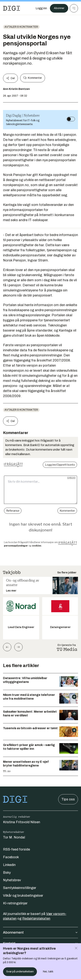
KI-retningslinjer (15, 903)
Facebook (11, 857)
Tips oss (68, 799)
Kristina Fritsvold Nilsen (21, 822)
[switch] (71, 119)
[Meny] (74, 8)
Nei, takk (48, 971)
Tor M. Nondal (14, 837)
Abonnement (13, 932)
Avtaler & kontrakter (21, 26)
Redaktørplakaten (36, 918)
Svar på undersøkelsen (20, 971)
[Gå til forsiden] (11, 8)
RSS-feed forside (16, 849)
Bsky (7, 872)
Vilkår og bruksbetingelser (23, 895)
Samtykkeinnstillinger (19, 888)
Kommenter (35, 77)
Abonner (59, 8)
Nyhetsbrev (12, 880)
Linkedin (9, 865)
